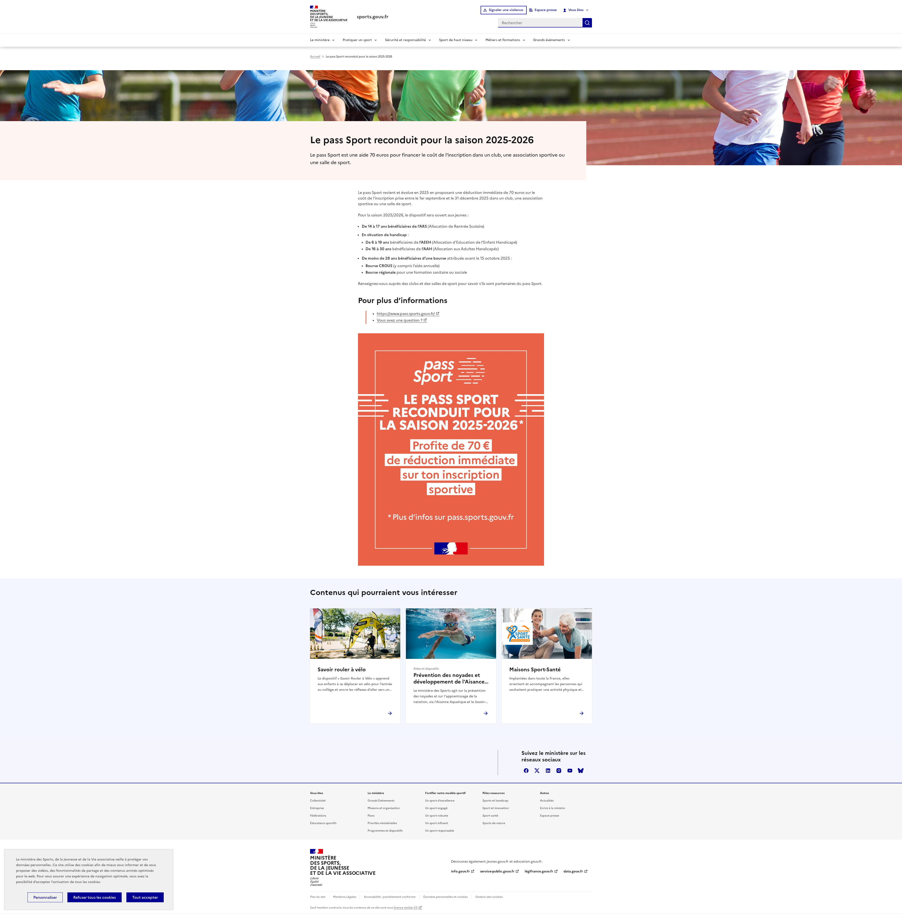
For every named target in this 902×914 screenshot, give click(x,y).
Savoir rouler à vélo (342, 669)
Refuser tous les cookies (94, 897)
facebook (526, 770)
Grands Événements (381, 801)
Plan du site (317, 897)
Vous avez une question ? (399, 320)
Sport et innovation (495, 808)
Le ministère (320, 40)
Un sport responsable (439, 831)
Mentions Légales (344, 897)
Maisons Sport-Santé (535, 669)
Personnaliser (45, 897)
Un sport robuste (436, 816)
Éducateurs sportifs (323, 823)
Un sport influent (436, 823)
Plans (371, 816)
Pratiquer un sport (357, 40)
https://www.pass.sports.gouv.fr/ (406, 313)
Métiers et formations (503, 40)
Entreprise (317, 808)
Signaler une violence (506, 10)
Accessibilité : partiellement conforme (390, 897)
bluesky (580, 770)
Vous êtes (575, 10)
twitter (537, 770)
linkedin (548, 770)
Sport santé (490, 816)
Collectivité (318, 801)
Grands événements (549, 40)
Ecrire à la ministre (552, 808)
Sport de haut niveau (455, 40)
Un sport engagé (436, 808)
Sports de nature (493, 823)
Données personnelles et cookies (445, 897)
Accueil (315, 56)
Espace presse (546, 10)
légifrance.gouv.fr (539, 871)
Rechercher (587, 22)
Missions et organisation (384, 808)
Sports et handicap (495, 801)
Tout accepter (145, 897)
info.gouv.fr (460, 871)
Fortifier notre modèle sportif (445, 793)
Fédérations (318, 816)
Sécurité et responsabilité (405, 40)
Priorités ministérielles (382, 823)
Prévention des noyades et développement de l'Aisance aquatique (449, 678)
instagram (559, 770)
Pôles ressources (493, 793)
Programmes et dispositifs (385, 831)
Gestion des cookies (489, 897)
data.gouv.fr (573, 871)
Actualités (547, 801)
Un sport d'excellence (440, 801)
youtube (570, 770)
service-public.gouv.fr (497, 871)
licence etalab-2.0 (405, 908)
